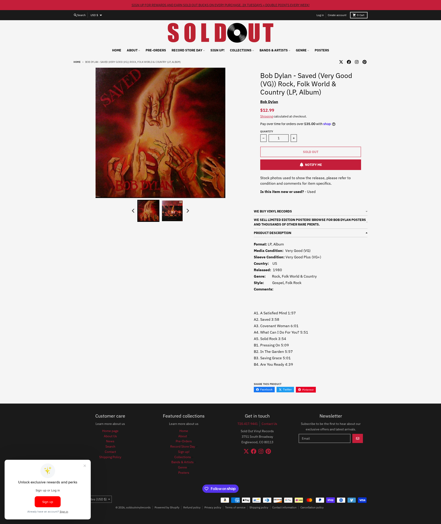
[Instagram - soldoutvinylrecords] (357, 62)
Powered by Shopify (167, 507)
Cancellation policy (312, 507)
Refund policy (192, 507)
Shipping (266, 116)
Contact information (284, 507)
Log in (320, 15)
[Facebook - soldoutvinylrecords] (349, 62)
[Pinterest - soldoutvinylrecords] (365, 62)
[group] (148, 211)
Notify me (313, 165)
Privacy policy (212, 507)
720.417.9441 (247, 424)
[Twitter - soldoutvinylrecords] (341, 62)
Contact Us (269, 424)
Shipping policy (258, 507)
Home (77, 62)
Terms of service (235, 507)
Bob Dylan (269, 101)
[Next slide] (187, 210)
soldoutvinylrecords (138, 507)
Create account (337, 15)
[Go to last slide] (133, 210)
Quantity (266, 131)
